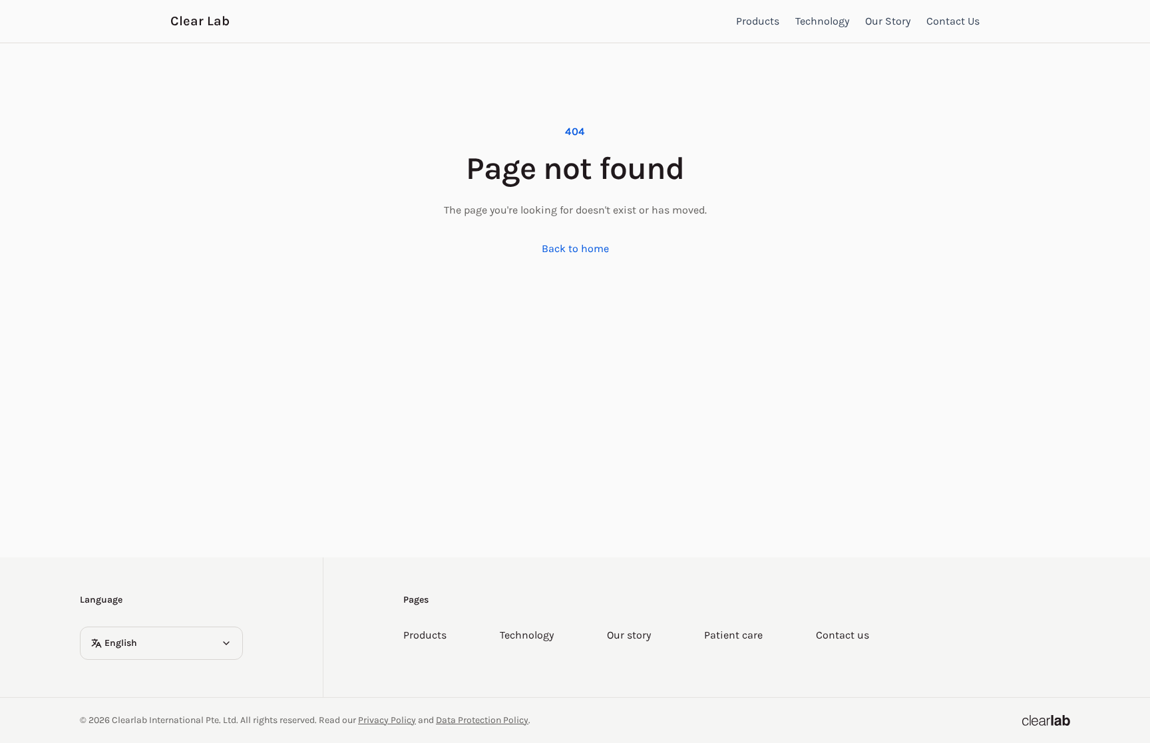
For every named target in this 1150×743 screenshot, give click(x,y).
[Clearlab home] (1046, 720)
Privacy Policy (387, 720)
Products (757, 21)
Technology (822, 21)
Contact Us (953, 21)
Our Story (887, 21)
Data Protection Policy (482, 720)
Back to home (575, 248)
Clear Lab (200, 21)
